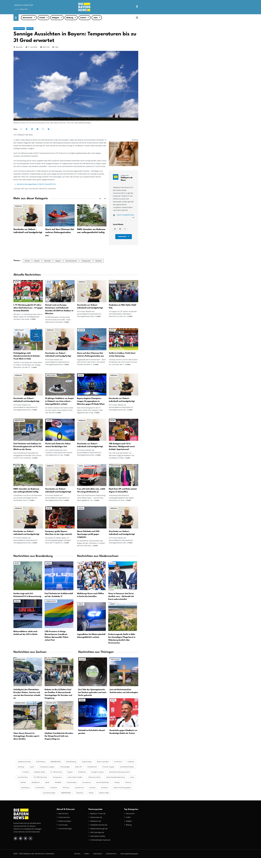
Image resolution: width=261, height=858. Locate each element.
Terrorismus (86, 782)
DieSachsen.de (96, 817)
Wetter (30, 28)
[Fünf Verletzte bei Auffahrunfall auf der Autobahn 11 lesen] (59, 576)
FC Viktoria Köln (56, 772)
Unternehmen (64, 817)
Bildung (69, 17)
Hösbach (131, 762)
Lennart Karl (79, 787)
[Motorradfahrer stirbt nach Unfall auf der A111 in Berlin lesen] (27, 613)
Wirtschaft (27, 17)
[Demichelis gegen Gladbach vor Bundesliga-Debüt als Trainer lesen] (123, 712)
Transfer (26, 772)
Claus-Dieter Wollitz (74, 777)
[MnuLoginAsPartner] (137, 6)
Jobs (95, 17)
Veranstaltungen (65, 829)
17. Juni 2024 (32, 47)
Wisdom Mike (104, 793)
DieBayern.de (95, 821)
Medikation (36, 782)
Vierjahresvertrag (24, 762)
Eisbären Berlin (39, 772)
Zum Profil (122, 237)
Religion (55, 17)
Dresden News (20, 659)
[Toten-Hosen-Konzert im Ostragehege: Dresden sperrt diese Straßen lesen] (27, 715)
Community (63, 825)
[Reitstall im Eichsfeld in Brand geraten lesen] (92, 712)
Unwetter (53, 787)
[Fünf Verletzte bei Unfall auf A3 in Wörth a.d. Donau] (28, 430)
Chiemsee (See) (94, 777)
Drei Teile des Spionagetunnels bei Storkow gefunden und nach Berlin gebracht (92, 692)
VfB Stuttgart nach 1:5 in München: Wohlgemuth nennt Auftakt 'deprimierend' (122, 446)
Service (77, 854)
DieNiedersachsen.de (98, 825)
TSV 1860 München (40, 777)
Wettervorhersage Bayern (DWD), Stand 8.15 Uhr (36, 184)
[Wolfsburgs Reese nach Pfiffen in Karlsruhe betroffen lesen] (91, 576)
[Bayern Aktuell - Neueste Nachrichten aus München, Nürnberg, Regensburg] (84, 7)
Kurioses (92, 787)
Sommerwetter (71, 261)
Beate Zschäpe (103, 762)
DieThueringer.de (97, 832)
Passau (117, 782)
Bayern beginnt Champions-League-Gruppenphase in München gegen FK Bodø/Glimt (91, 401)
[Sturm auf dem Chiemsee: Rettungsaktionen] (91, 339)
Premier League (108, 767)
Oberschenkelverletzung (115, 777)
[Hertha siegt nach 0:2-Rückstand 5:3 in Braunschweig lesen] (27, 576)
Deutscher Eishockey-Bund (119, 772)
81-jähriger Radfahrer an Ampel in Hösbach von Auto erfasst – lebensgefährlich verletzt (59, 401)
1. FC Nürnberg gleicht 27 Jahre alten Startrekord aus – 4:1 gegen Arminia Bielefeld (28, 308)
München (19, 47)
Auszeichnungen (49, 793)
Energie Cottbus (97, 772)
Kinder (91, 793)
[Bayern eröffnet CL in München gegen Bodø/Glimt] (91, 384)
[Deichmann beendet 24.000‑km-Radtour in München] (60, 291)
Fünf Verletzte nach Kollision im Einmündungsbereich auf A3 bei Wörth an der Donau (27, 446)
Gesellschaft (51, 601)
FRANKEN (58, 782)
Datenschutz (111, 854)
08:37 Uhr (46, 47)
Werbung (18, 206)
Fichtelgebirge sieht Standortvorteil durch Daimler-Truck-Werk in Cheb (27, 356)
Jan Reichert (40, 787)
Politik (42, 17)
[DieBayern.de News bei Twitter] (125, 229)
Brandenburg (71, 762)
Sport (17, 282)
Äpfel (47, 782)
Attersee (104, 787)
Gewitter (98, 261)
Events (83, 17)
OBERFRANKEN (66, 793)
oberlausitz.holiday (97, 836)
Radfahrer (82, 772)
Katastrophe (71, 782)
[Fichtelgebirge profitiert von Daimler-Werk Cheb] (28, 339)
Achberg (21, 767)
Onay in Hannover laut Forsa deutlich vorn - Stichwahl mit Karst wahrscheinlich (121, 596)
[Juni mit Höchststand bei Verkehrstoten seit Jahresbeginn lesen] (123, 671)
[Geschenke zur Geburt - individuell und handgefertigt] (28, 215)
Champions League (47, 767)
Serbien (23, 782)
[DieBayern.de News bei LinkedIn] (120, 229)
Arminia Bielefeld (102, 782)
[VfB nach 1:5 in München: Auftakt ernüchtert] (123, 430)
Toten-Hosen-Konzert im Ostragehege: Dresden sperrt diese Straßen (26, 736)
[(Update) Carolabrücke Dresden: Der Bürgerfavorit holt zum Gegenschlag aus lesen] (59, 715)
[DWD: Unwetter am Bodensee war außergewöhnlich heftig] (91, 215)
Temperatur (86, 261)
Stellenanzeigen (64, 821)
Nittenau (66, 787)
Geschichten (115, 466)
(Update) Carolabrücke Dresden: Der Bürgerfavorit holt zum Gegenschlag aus (59, 736)
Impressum (97, 854)
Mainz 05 (78, 767)
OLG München (23, 777)
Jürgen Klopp (86, 762)
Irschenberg (40, 762)
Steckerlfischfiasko (127, 767)
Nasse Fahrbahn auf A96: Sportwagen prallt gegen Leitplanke (88, 534)
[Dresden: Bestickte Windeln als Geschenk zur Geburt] (91, 291)
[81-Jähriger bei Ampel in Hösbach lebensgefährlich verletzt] (60, 384)
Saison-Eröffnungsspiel (122, 787)
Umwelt (113, 604)
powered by (20, 9)
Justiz (49, 421)
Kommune (118, 762)
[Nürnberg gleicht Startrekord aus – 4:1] (28, 291)
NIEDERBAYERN (56, 762)
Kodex (86, 854)
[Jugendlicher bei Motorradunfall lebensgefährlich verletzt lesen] (91, 616)
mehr (33, 319)
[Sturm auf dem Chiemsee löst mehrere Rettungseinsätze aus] (60, 215)
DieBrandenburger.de (99, 829)
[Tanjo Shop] (123, 154)
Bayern (37, 261)
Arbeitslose (25, 787)
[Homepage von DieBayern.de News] (115, 229)
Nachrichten (19, 28)
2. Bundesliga (65, 767)
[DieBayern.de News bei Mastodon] (25, 838)
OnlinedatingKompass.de (100, 840)
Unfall (80, 466)
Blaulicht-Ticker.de (97, 814)
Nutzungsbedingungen (129, 854)
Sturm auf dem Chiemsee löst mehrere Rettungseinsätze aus (59, 232)
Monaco (128, 782)
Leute (132, 777)
